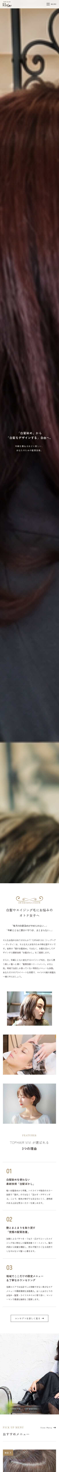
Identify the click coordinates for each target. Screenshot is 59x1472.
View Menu (46, 1427)
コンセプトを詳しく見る (28, 1318)
